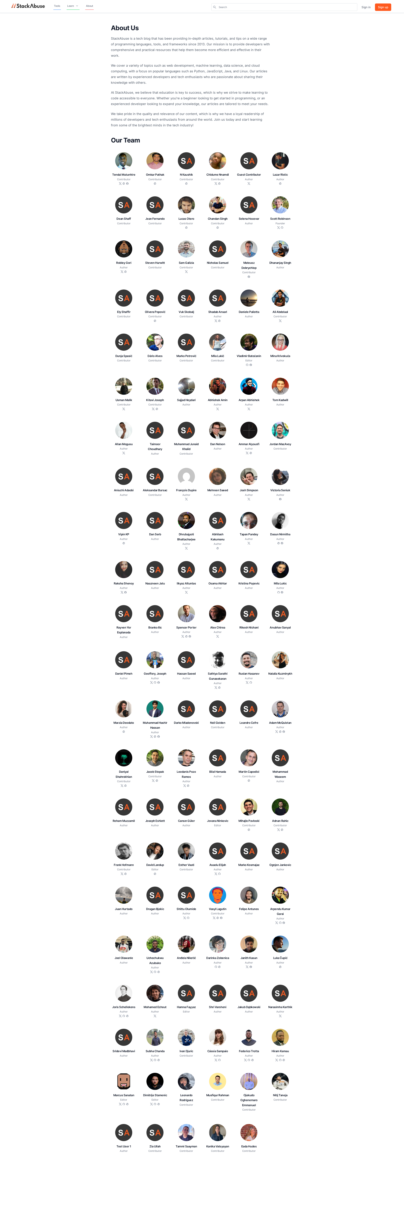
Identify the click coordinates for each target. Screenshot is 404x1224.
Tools (57, 5)
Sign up (383, 7)
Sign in (366, 7)
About (89, 5)
